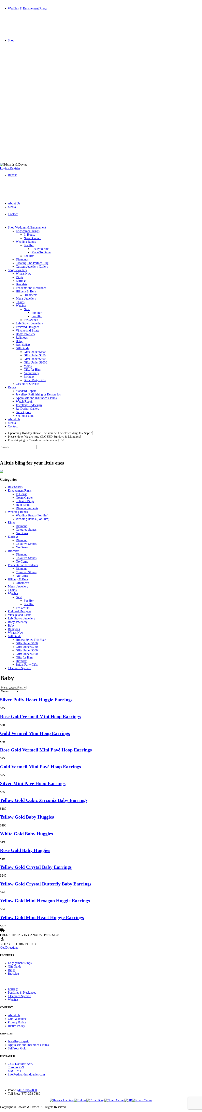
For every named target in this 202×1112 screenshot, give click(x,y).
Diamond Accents (27, 508)
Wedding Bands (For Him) (32, 519)
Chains (20, 302)
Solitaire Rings (25, 501)
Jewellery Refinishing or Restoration (38, 394)
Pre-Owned (31, 319)
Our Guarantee (17, 1018)
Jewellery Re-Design (29, 405)
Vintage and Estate (27, 330)
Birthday (29, 376)
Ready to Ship (40, 248)
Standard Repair (26, 391)
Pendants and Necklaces (31, 287)
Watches (21, 305)
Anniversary (31, 373)
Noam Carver (32, 238)
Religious (22, 337)
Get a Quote (23, 412)
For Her (29, 245)
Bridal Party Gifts (35, 380)
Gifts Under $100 (35, 351)
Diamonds (22, 259)
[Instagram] (4, 1)
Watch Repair (24, 401)
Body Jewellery (25, 334)
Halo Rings (23, 504)
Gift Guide (22, 348)
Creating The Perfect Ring (32, 263)
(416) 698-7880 (27, 1090)
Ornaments (30, 295)
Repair (12, 387)
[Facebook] (1, 1)
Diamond (21, 526)
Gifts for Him (32, 369)
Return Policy (16, 1026)
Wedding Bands (26, 241)
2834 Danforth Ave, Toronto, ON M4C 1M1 (20, 1067)
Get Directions (9, 947)
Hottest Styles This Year (31, 639)
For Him (29, 256)
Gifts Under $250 (35, 355)
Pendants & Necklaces (22, 992)
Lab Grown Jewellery (29, 323)
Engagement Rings (27, 231)
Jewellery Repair (18, 1041)
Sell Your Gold (25, 415)
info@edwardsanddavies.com (26, 1074)
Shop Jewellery (17, 270)
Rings (19, 277)
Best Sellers (23, 344)
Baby (19, 341)
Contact (13, 214)
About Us (14, 203)
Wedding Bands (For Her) (32, 515)
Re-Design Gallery (27, 408)
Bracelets (21, 284)
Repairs (12, 175)
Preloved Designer (27, 327)
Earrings (21, 280)
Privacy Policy (17, 1022)
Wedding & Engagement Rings (27, 8)
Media (12, 207)
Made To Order (41, 252)
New (27, 309)
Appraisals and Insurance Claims (36, 398)
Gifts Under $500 (35, 359)
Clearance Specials (27, 383)
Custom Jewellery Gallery (32, 266)
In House (29, 234)
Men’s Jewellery (26, 298)
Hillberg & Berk (26, 291)
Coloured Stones (26, 529)
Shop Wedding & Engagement (27, 227)
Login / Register (10, 168)
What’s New (23, 273)
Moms (28, 366)
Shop (11, 40)
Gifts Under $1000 (35, 362)
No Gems (22, 533)
